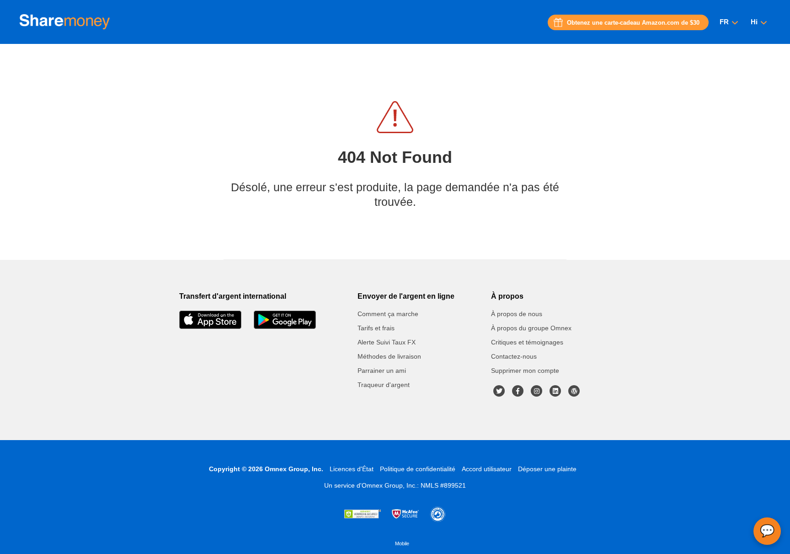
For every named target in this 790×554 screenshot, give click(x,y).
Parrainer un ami (382, 370)
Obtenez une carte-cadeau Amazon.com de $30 (633, 22)
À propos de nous (516, 313)
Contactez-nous (514, 356)
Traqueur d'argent (384, 384)
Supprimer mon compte (525, 370)
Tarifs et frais (376, 328)
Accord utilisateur (487, 469)
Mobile (402, 543)
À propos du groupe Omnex (531, 328)
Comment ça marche (388, 313)
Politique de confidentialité (417, 469)
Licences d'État (352, 469)
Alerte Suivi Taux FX (387, 342)
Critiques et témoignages (527, 342)
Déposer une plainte (547, 469)
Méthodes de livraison (389, 356)
